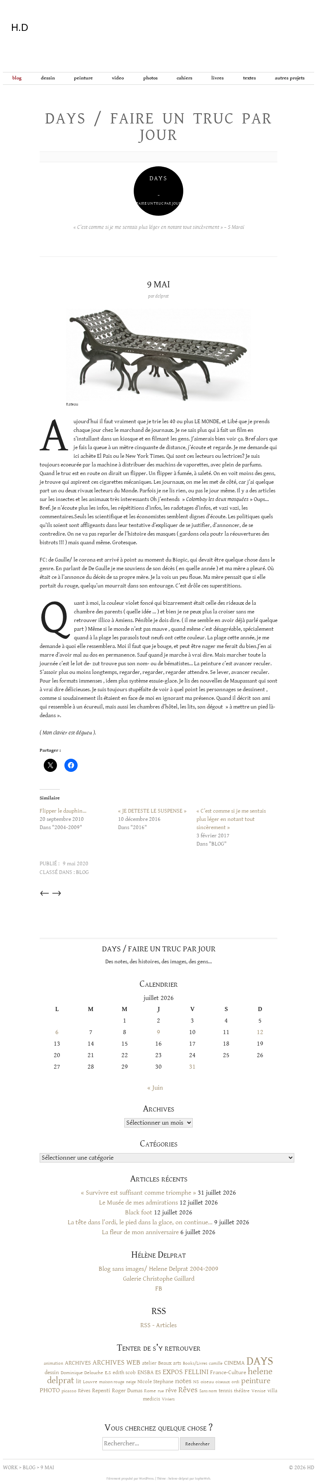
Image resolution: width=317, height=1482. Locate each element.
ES (158, 1372)
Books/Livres (195, 1363)
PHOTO (50, 1390)
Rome (150, 1390)
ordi (235, 1381)
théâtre (242, 1390)
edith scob (124, 1373)
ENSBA (145, 1372)
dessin (52, 1372)
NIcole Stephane (155, 1382)
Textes (249, 78)
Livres (217, 78)
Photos (150, 78)
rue (161, 1390)
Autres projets (290, 78)
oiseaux (222, 1381)
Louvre (90, 1381)
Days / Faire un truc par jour (158, 126)
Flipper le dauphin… (63, 811)
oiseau (207, 1381)
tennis (225, 1391)
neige (131, 1381)
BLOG (16, 78)
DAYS (259, 1361)
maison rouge (111, 1381)
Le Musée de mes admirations (138, 1203)
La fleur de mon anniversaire (140, 1232)
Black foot (138, 1212)
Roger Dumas (127, 1390)
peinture (255, 1381)
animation (53, 1363)
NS (196, 1381)
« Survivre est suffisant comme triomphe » (138, 1193)
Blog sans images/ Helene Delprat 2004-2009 (158, 1269)
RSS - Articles (158, 1325)
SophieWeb (202, 1478)
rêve (171, 1390)
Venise (258, 1390)
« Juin (155, 1088)
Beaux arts (169, 1363)
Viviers (168, 1399)
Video (118, 78)
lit (78, 1381)
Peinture (83, 78)
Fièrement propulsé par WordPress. (130, 1478)
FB (158, 1289)
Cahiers (184, 78)
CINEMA (234, 1362)
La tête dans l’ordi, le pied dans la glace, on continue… (140, 1222)
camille (215, 1363)
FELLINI (196, 1372)
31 (192, 1067)
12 (260, 1032)
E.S (108, 1372)
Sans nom (208, 1390)
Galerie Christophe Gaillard (158, 1279)
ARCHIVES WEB (116, 1362)
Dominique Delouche (82, 1372)
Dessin (48, 78)
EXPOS (173, 1372)
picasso (69, 1390)
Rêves (84, 1390)
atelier (149, 1363)
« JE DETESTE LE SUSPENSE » (152, 811)
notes (183, 1381)
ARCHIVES (78, 1362)
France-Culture (228, 1372)
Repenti (101, 1390)
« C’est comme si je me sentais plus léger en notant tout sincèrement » (231, 819)
